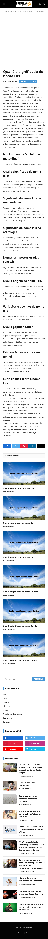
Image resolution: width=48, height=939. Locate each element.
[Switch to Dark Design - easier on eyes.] (40, 4)
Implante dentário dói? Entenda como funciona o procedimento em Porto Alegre (30, 768)
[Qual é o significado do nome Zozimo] (24, 645)
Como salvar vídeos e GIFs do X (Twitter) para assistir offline (31, 829)
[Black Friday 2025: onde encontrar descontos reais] (10, 894)
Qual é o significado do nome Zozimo (20, 660)
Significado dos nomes (28, 81)
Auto (5, 694)
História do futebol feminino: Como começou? (31, 879)
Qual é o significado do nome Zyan (19, 488)
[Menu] (4, 4)
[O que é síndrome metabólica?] (10, 786)
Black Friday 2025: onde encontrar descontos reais (31, 892)
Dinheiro (6, 706)
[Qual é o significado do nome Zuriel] (24, 508)
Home (20, 933)
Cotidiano (7, 702)
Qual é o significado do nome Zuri (18, 557)
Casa (5, 698)
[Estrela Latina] (24, 4)
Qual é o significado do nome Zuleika (20, 626)
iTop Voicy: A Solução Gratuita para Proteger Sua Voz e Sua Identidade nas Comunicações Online (31, 846)
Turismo (6, 722)
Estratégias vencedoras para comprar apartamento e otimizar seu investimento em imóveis (32, 864)
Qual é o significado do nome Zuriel (19, 523)
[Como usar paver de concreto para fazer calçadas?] (10, 799)
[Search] (44, 4)
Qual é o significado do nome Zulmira (20, 591)
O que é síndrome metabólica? (27, 783)
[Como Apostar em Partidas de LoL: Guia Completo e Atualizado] (10, 907)
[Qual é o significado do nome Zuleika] (24, 611)
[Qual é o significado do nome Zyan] (24, 473)
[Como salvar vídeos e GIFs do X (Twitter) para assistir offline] (10, 829)
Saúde (5, 710)
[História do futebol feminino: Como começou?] (10, 881)
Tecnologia (7, 718)
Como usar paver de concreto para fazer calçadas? (28, 798)
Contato (29, 933)
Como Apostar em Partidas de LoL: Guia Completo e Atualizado (31, 907)
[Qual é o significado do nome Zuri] (24, 542)
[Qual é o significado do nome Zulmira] (24, 576)
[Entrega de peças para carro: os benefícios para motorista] (10, 814)
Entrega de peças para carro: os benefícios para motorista (30, 814)
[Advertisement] (24, 40)
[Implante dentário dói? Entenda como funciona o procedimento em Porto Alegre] (10, 767)
